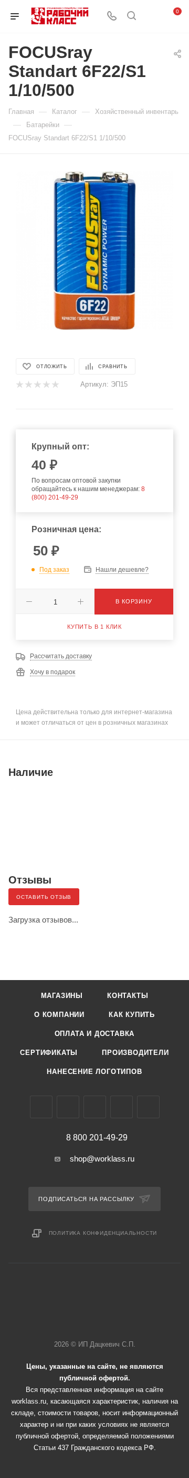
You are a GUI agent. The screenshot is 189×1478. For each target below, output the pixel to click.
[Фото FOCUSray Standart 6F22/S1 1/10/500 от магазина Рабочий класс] (94, 249)
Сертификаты (49, 1053)
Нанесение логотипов (94, 1072)
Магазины (62, 996)
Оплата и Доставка (95, 1034)
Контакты (127, 996)
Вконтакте (41, 1107)
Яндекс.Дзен (148, 1107)
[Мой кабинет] (151, 16)
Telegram (68, 1107)
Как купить (132, 1015)
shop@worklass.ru (102, 1158)
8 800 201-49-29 (97, 1138)
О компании (59, 1015)
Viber (94, 1107)
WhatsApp (121, 1107)
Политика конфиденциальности (103, 1233)
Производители (135, 1053)
